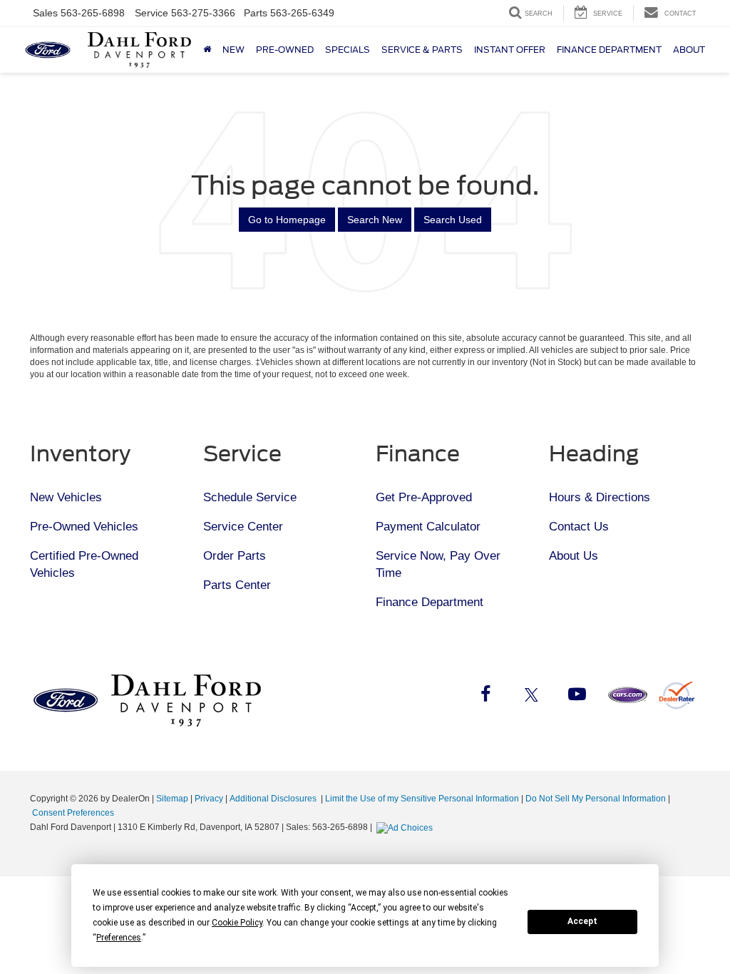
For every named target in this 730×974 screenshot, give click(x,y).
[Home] (207, 50)
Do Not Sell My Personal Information (595, 799)
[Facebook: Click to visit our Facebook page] (485, 696)
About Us (573, 556)
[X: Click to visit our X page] (531, 696)
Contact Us (579, 526)
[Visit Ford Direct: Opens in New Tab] (406, 827)
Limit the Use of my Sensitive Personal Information (422, 799)
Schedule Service (250, 497)
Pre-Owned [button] (285, 49)
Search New (374, 219)
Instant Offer (509, 49)
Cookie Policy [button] (237, 923)
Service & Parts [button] (422, 49)
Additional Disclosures (274, 799)
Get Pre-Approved (424, 497)
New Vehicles (66, 497)
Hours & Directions (599, 497)
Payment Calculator (428, 526)
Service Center (243, 526)
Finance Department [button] (609, 49)
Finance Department (429, 602)
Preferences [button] (118, 938)
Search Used (452, 219)
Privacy (209, 799)
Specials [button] (347, 49)
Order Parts (234, 556)
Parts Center (237, 585)
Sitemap (172, 799)
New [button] (233, 49)
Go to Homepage (287, 219)
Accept (582, 921)
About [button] (689, 49)
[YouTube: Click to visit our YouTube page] (576, 696)
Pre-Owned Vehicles (84, 526)
